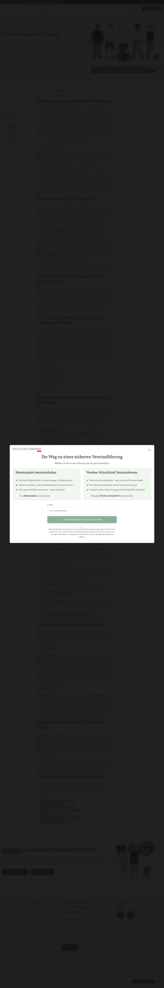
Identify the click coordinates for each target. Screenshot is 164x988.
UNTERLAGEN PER (82, 519)
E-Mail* (50, 505)
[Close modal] (149, 450)
